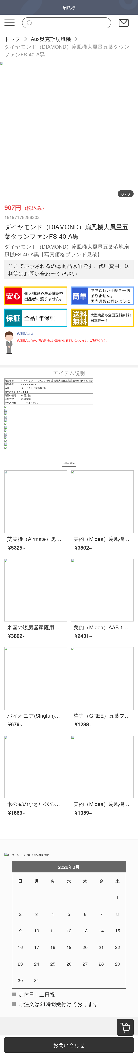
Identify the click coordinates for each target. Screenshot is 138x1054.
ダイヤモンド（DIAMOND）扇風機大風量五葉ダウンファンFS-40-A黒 (66, 50)
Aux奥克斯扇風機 (51, 38)
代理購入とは (25, 333)
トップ (12, 38)
